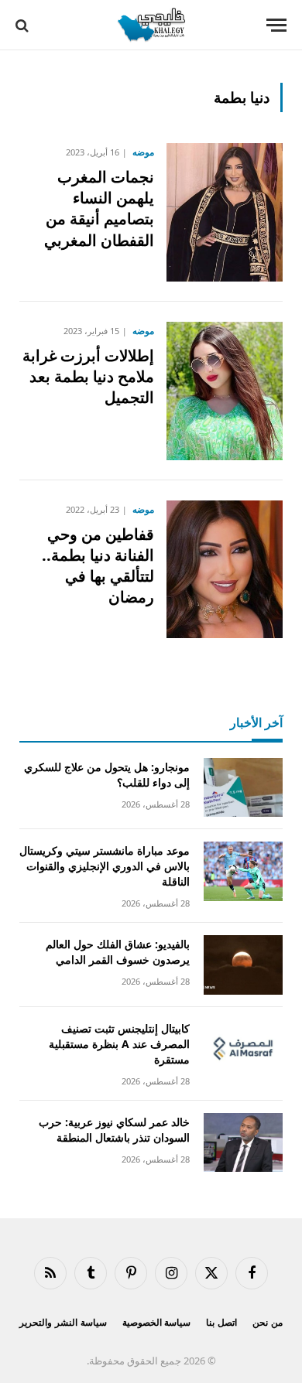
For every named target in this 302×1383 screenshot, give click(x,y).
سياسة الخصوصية (156, 1322)
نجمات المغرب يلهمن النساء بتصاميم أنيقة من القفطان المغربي (99, 208)
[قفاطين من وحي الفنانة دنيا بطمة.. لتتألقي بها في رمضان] (224, 569)
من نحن (267, 1322)
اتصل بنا (221, 1322)
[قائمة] (276, 25)
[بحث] (23, 25)
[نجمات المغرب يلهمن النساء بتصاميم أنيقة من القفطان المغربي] (224, 212)
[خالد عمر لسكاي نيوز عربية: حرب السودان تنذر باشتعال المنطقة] (243, 1143)
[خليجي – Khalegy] (151, 25)
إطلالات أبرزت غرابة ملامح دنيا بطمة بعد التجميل (88, 376)
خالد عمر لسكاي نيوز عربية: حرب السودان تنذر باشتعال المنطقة (114, 1130)
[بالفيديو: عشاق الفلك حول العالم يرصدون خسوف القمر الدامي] (243, 965)
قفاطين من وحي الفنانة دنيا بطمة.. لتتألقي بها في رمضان (98, 566)
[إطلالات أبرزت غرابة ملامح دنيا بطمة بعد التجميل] (224, 391)
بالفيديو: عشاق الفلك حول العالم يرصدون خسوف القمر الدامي (118, 952)
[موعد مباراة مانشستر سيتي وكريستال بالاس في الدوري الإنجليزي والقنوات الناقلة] (243, 871)
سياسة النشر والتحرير (63, 1322)
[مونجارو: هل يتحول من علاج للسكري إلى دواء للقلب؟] (243, 788)
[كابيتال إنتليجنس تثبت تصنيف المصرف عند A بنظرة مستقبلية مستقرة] (243, 1049)
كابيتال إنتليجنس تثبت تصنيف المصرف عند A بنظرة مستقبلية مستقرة (119, 1044)
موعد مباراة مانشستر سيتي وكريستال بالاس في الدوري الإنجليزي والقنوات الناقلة (104, 866)
